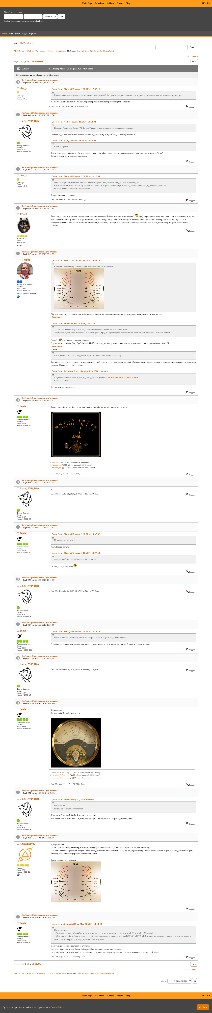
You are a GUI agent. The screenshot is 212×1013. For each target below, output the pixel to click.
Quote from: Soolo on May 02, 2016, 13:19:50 (73, 799)
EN (208, 3)
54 (33, 61)
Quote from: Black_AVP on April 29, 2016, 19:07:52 (76, 534)
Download (99, 3)
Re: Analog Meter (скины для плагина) (40, 80)
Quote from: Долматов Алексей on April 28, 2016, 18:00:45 (80, 371)
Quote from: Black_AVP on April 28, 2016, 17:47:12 (76, 89)
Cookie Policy (57, 1007)
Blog (128, 3)
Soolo (87, 51)
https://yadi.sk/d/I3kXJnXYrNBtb (123, 377)
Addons (110, 3)
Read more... (57, 317)
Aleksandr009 (27, 843)
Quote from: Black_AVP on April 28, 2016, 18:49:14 (76, 260)
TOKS (23, 214)
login (11, 12)
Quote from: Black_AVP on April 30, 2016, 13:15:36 (76, 631)
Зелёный (80, 51)
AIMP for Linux (27, 43)
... (31, 61)
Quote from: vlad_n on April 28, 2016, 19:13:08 (74, 122)
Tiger (92, 51)
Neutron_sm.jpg (58, 468)
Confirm (203, 1007)
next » (195, 56)
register (19, 12)
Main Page (87, 3)
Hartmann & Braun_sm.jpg (62, 778)
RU (203, 3)
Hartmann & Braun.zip (60, 773)
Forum (120, 3)
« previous (189, 56)
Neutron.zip (56, 462)
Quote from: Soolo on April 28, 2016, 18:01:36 (73, 323)
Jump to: (164, 981)
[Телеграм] (18, 297)
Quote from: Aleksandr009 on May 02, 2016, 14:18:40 (77, 924)
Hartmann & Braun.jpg (61, 775)
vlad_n (23, 88)
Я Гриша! (25, 259)
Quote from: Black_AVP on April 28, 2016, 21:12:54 (76, 176)
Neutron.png (57, 465)
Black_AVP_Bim (29, 121)
